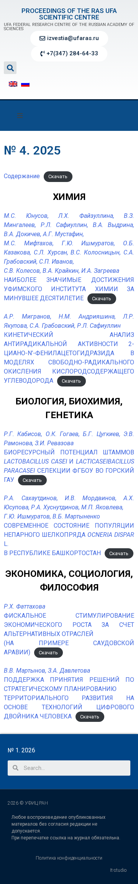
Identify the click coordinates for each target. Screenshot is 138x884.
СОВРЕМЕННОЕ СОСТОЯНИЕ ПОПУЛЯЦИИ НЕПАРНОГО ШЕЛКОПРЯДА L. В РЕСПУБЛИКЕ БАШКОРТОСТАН (69, 525)
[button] (69, 38)
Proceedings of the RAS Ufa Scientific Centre (69, 14)
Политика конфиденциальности (69, 858)
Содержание (22, 176)
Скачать (57, 176)
